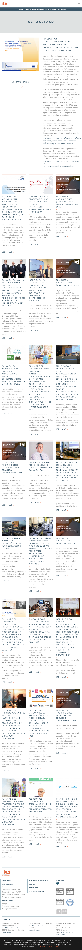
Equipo (4, 903)
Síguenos (60, 880)
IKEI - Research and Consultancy (7, 4)
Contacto (6, 919)
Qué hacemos (7, 884)
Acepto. (57, 946)
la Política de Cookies (45, 946)
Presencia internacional (10, 906)
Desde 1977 (6, 880)
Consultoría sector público (11, 887)
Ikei (6, 873)
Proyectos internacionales (11, 897)
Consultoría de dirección (11, 889)
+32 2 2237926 (67, 932)
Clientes (32, 884)
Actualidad (33, 887)
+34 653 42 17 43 (38, 925)
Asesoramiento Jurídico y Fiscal (13, 894)
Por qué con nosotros (38, 880)
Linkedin (57, 883)
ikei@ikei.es (6, 932)
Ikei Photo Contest (37, 891)
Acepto (77, 941)
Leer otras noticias (20, 82)
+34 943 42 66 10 (11, 928)
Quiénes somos (8, 900)
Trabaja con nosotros (10, 908)
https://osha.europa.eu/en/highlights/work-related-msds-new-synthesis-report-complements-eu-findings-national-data (61, 163)
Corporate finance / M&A (11, 892)
